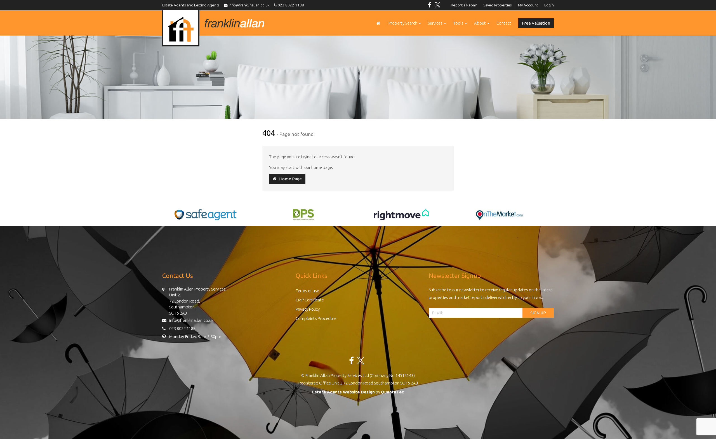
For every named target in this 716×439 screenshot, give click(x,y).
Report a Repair (464, 5)
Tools (458, 23)
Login (549, 5)
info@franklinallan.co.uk (250, 5)
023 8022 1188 (290, 5)
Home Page (289, 178)
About (480, 23)
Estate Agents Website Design (343, 392)
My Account (528, 5)
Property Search (403, 23)
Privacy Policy (308, 309)
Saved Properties (497, 5)
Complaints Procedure (316, 318)
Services (435, 23)
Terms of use (307, 290)
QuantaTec (392, 392)
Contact (503, 23)
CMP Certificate (310, 300)
